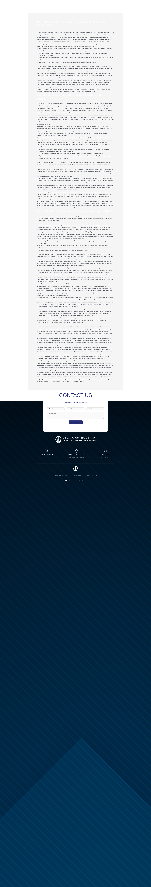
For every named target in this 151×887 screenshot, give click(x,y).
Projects (101, 3)
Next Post (119, 394)
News (39, 28)
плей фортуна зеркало (59, 108)
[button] (102, 4)
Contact (110, 3)
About (88, 3)
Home (82, 3)
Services (94, 3)
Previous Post (33, 394)
